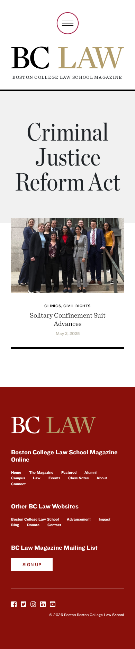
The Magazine (41, 472)
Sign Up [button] (32, 564)
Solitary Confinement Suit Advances (68, 319)
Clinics (52, 305)
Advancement (79, 519)
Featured (68, 472)
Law (36, 477)
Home (16, 472)
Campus (18, 477)
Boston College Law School (35, 519)
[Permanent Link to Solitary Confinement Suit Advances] (67, 255)
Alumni (90, 472)
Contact (54, 524)
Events (54, 477)
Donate (33, 524)
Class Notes (78, 477)
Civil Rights (77, 305)
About (102, 477)
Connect (18, 483)
